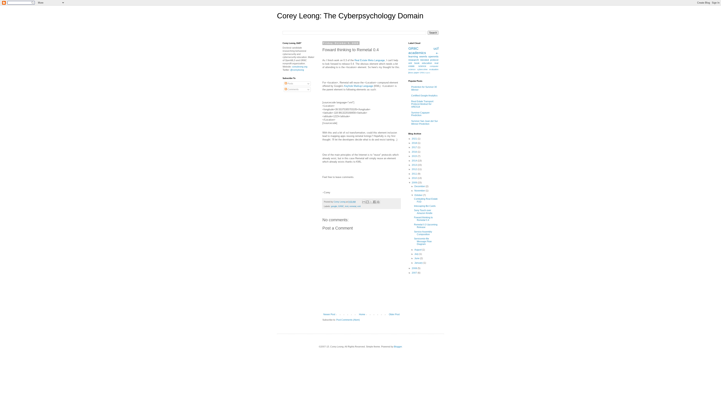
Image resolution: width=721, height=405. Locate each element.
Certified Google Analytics (424, 95)
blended (424, 60)
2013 (415, 165)
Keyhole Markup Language (358, 86)
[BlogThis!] (367, 202)
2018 (415, 143)
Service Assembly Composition (423, 233)
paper (416, 72)
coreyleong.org (299, 66)
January (418, 263)
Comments (293, 89)
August (418, 249)
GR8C (341, 206)
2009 (415, 182)
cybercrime (422, 69)
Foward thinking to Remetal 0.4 (423, 218)
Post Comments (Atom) (348, 320)
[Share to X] (371, 202)
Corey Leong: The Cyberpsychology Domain (350, 16)
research (413, 59)
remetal (352, 206)
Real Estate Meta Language (369, 60)
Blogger (398, 346)
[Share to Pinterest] (378, 202)
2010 (415, 178)
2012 (415, 169)
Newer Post (329, 314)
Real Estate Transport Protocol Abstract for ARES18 (422, 104)
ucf (436, 48)
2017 (415, 147)
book (416, 63)
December (420, 186)
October (418, 195)
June (417, 258)
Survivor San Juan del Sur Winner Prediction (424, 122)
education (427, 63)
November (420, 190)
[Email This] (364, 202)
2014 (415, 160)
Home (362, 314)
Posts (290, 83)
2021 (415, 138)
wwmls (423, 56)
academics (417, 53)
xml (358, 206)
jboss (410, 72)
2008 (415, 268)
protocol (434, 60)
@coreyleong (297, 70)
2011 (415, 173)
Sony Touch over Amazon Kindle (423, 211)
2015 (415, 156)
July (416, 254)
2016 (415, 152)
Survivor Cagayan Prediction (420, 114)
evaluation (433, 69)
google (334, 206)
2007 (415, 273)
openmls (433, 56)
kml (346, 206)
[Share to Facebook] (374, 202)
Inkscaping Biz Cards (425, 206)
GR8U (422, 73)
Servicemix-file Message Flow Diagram (423, 241)
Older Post (394, 314)
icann (427, 73)
